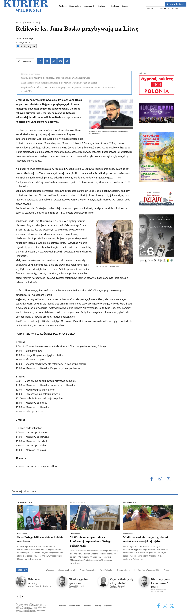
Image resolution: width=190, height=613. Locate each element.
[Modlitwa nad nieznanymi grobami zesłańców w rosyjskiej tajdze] (148, 517)
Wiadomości (22, 534)
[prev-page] (17, 596)
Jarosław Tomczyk (34, 586)
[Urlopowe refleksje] (21, 581)
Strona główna (23, 22)
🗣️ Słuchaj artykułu (26, 46)
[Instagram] (160, 479)
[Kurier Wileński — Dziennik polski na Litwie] (26, 6)
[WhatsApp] (54, 61)
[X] (47, 61)
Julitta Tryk (27, 38)
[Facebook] (40, 61)
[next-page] (22, 596)
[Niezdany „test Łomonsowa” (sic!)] (144, 581)
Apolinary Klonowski (117, 586)
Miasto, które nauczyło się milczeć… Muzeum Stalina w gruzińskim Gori (55, 78)
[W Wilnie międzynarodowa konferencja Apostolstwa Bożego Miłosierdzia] (95, 517)
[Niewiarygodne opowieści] (62, 581)
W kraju (37, 22)
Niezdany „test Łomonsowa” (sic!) (160, 583)
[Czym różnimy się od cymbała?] (103, 581)
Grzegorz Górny (123, 570)
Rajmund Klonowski (76, 586)
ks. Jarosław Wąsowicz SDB (146, 570)
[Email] (60, 61)
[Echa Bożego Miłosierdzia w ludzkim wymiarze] (42, 517)
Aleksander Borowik (66, 570)
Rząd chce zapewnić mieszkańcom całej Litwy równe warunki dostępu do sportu (59, 82)
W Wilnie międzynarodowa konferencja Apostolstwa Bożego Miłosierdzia (90, 541)
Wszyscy (50, 570)
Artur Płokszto (106, 570)
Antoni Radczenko (88, 570)
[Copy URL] (67, 61)
